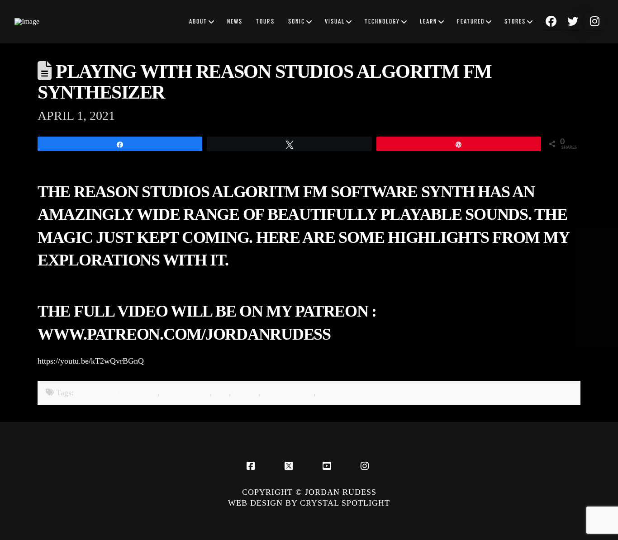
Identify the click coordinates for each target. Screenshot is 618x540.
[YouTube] (328, 466)
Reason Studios (288, 392)
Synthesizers (338, 392)
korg (221, 392)
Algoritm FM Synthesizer (115, 392)
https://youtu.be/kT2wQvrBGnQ (91, 360)
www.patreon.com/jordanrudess (184, 334)
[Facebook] (252, 466)
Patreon (245, 392)
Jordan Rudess (185, 392)
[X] (290, 466)
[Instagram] (366, 466)
